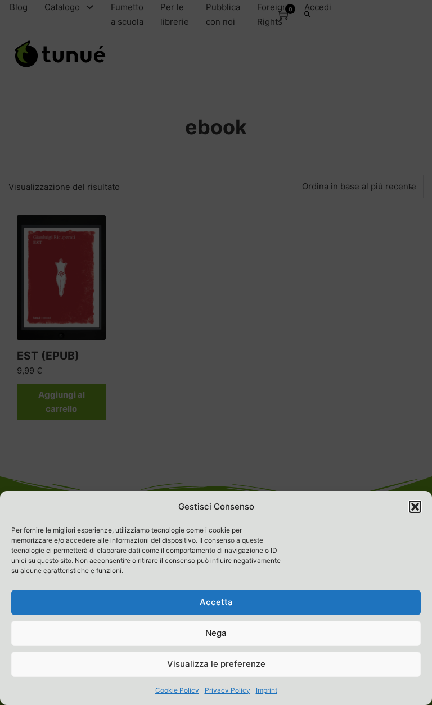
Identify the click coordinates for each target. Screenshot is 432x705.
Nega (216, 632)
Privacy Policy (227, 690)
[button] (415, 506)
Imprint (266, 690)
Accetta (216, 602)
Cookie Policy (177, 690)
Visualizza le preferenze (216, 663)
